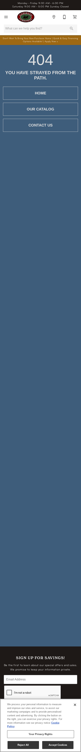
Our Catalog (40, 109)
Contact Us (40, 125)
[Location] (53, 17)
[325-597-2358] (64, 17)
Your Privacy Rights (40, 734)
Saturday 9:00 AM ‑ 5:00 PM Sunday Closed (40, 5)
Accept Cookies (58, 745)
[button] (6, 17)
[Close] (75, 705)
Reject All (23, 745)
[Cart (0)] (74, 17)
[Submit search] (71, 28)
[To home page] (26, 17)
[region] (40, 725)
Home (40, 93)
